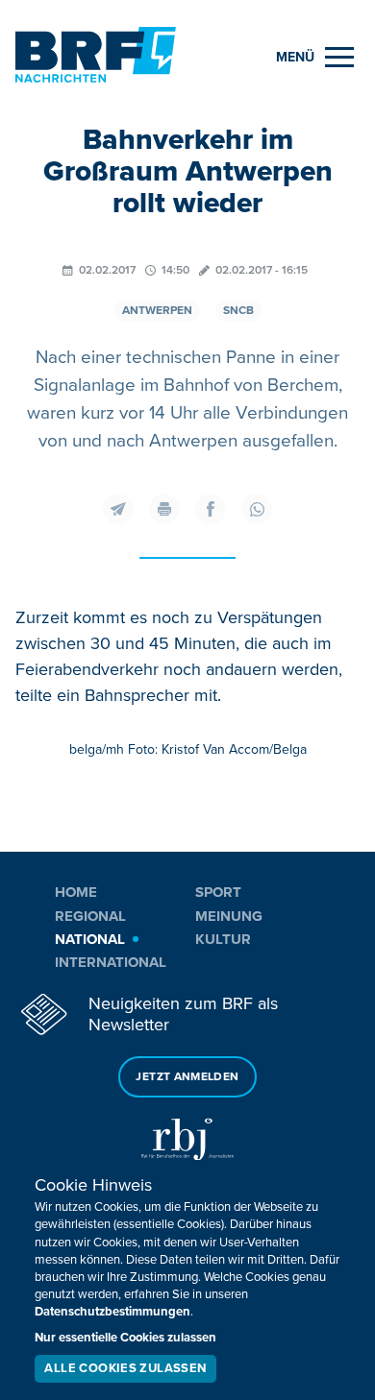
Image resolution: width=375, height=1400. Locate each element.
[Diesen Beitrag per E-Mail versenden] (118, 509)
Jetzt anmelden (187, 1077)
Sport (218, 892)
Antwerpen (157, 310)
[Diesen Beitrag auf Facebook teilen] (210, 509)
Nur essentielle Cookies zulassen (125, 1337)
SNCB (238, 310)
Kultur (223, 939)
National (90, 939)
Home (76, 892)
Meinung (228, 916)
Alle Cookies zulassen (125, 1368)
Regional (90, 916)
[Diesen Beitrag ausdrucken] (164, 509)
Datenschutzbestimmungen (112, 1311)
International (110, 962)
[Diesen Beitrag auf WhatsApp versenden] (256, 509)
